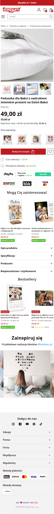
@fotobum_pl (44, 344)
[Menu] (3, 16)
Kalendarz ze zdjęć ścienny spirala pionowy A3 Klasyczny (15, 316)
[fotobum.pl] (12, 10)
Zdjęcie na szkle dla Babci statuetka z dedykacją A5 (15, 229)
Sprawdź (43, 174)
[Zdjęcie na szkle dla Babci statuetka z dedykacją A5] (15, 211)
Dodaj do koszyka (21, 151)
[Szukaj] (51, 16)
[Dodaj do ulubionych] (50, 152)
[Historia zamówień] (39, 10)
